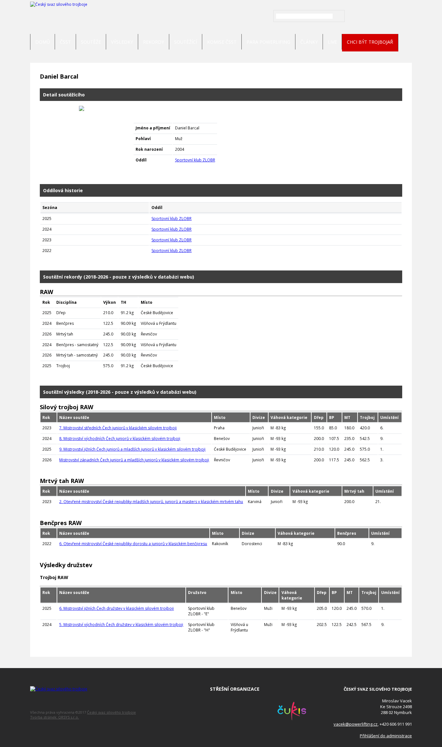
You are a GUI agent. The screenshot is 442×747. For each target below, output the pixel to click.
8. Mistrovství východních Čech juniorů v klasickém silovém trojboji (119, 438)
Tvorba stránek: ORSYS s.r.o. (54, 717)
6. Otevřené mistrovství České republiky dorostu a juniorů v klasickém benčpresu (133, 543)
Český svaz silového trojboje (111, 712)
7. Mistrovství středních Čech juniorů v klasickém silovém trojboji (118, 428)
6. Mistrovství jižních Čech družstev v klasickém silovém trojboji (116, 608)
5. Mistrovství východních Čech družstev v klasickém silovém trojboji (121, 624)
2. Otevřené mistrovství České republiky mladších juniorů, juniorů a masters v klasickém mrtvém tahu (151, 501)
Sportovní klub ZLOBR (195, 160)
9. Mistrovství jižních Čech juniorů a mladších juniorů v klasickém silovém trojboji (132, 449)
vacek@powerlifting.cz (356, 724)
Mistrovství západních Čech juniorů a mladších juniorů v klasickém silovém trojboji (134, 460)
